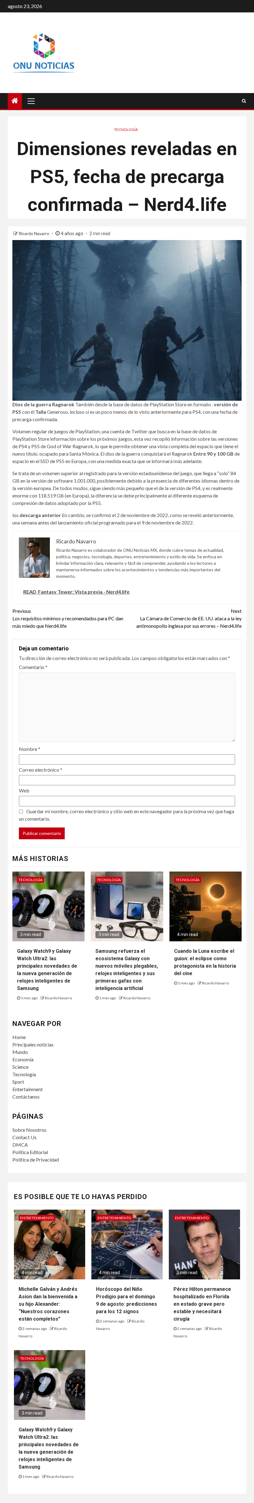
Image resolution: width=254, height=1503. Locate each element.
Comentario (33, 667)
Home (19, 1037)
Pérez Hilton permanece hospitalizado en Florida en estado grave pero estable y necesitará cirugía (202, 1304)
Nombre (29, 749)
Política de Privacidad (35, 1159)
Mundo (20, 1052)
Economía (22, 1059)
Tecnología (126, 129)
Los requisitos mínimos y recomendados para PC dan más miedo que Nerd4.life (67, 618)
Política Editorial (30, 1152)
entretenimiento (37, 1217)
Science (20, 1067)
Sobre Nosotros (29, 1130)
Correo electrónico (40, 770)
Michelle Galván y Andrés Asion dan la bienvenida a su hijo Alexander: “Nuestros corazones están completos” (48, 1304)
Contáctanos (26, 1096)
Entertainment (27, 1089)
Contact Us (24, 1137)
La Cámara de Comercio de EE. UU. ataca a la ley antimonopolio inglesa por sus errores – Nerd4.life (189, 618)
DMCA (20, 1145)
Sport (18, 1082)
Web (24, 790)
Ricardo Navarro (34, 233)
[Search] (244, 101)
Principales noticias (33, 1044)
